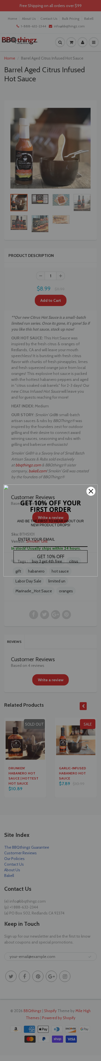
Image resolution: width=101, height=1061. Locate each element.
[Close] (91, 491)
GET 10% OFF (50, 556)
